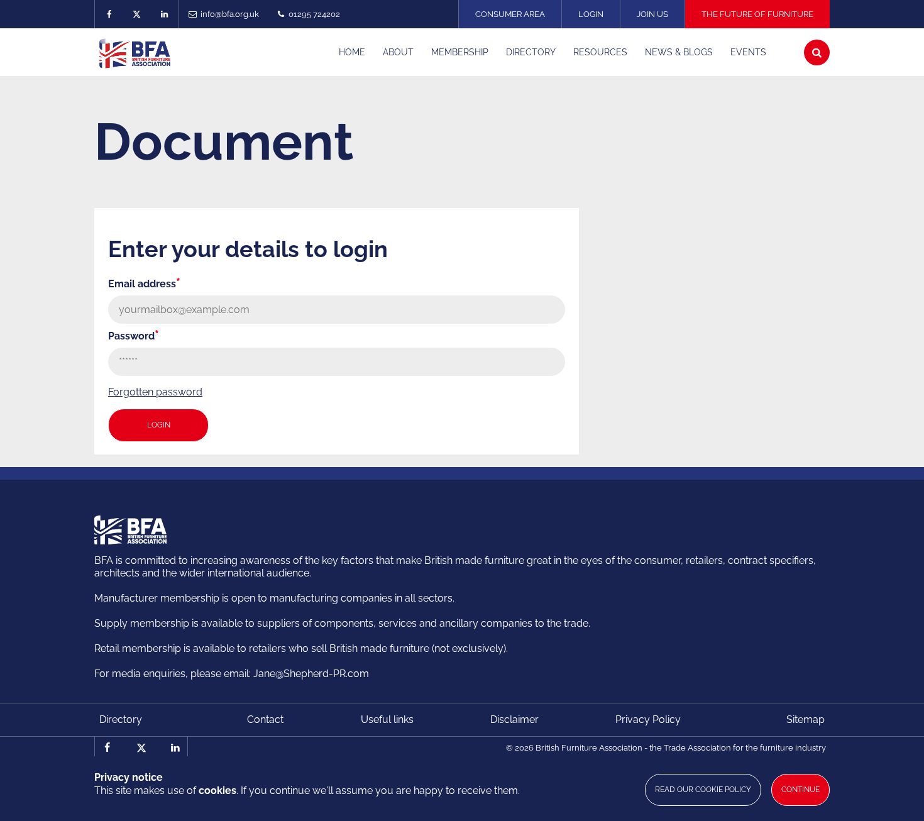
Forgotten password (155, 392)
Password (133, 336)
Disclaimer (514, 719)
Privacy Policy (648, 719)
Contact (265, 719)
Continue (800, 789)
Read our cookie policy (703, 789)
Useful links (387, 719)
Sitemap (805, 719)
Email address (144, 284)
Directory (120, 719)
